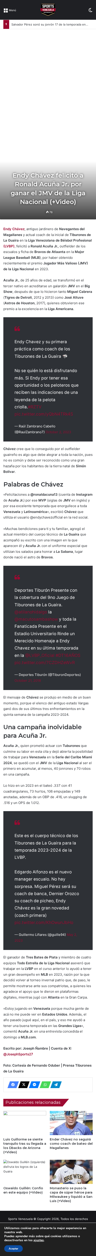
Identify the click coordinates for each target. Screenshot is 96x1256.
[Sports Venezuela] (48, 10)
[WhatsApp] (44, 1084)
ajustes (38, 1240)
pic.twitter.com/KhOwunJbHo (44, 922)
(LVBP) (9, 246)
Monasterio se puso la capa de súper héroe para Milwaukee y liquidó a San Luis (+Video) (71, 1194)
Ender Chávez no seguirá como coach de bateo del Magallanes (71, 1143)
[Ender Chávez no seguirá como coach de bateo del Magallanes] (71, 1123)
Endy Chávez (14, 229)
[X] (22, 1084)
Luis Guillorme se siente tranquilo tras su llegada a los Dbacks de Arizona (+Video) (24, 1145)
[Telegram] (54, 1084)
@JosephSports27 (18, 1054)
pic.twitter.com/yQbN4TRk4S (44, 414)
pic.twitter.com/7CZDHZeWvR (45, 662)
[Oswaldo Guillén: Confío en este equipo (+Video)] (24, 1172)
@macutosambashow (36, 619)
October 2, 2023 (58, 432)
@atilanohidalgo (31, 612)
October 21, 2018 (28, 680)
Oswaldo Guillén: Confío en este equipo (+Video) (23, 1190)
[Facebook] (11, 1084)
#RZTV (35, 406)
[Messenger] (33, 1084)
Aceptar (13, 1248)
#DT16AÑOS (68, 655)
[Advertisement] (48, 79)
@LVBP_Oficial (39, 655)
